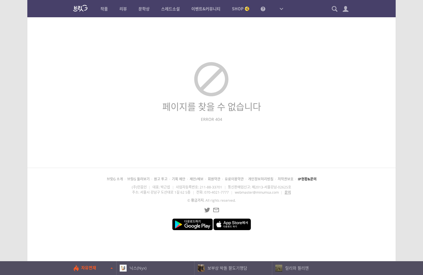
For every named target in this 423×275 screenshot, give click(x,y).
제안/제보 (196, 179)
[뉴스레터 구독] (216, 210)
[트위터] (207, 210)
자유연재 (88, 267)
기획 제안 (178, 179)
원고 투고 (160, 179)
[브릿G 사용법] (263, 8)
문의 (288, 192)
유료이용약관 (234, 179)
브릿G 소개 (115, 179)
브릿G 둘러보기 (138, 179)
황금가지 (197, 200)
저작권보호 (286, 179)
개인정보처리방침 (260, 179)
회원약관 (214, 179)
